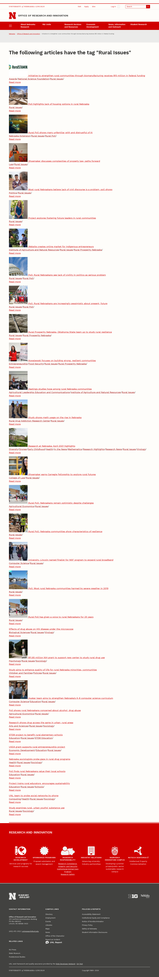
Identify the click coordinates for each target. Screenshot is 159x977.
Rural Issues (56, 78)
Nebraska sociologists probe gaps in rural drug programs (39, 759)
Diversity (13, 449)
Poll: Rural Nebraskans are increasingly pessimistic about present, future (67, 303)
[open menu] (13, 26)
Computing (15, 799)
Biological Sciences (19, 632)
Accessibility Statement (91, 914)
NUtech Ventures (137, 858)
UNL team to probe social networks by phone (33, 795)
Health (49, 449)
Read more (15, 82)
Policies (37, 673)
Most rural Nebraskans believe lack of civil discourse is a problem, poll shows (70, 189)
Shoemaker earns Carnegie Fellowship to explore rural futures (62, 474)
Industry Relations (91, 858)
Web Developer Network (65, 964)
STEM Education (43, 738)
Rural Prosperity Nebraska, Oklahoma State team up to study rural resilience (70, 332)
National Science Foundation (33, 78)
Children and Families (20, 673)
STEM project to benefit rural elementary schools (36, 734)
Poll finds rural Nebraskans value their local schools (37, 771)
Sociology (41, 661)
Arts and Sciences (18, 726)
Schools (39, 786)
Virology (141, 449)
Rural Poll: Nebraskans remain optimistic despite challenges (61, 503)
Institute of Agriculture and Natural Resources (34, 249)
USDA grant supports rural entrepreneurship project (37, 747)
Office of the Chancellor (54, 936)
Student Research (138, 24)
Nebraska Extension (19, 136)
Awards (13, 78)
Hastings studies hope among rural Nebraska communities (60, 389)
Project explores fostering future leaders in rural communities (62, 218)
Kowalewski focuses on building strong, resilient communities (62, 360)
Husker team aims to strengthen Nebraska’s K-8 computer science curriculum (70, 698)
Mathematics (75, 449)
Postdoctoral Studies (17, 957)
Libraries (48, 925)
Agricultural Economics (21, 506)
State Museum (14, 953)
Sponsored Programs (44, 858)
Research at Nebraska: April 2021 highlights (51, 446)
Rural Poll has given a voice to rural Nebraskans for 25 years (60, 617)
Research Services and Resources (72, 25)
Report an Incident (52, 939)
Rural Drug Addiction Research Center (29, 420)
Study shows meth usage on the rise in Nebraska (54, 417)
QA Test (80, 964)
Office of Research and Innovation (43, 15)
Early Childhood (36, 449)
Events (48, 921)
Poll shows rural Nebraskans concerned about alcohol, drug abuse (45, 710)
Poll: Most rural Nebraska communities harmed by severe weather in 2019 (68, 588)
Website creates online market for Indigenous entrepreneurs (61, 246)
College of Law (17, 477)
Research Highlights (93, 449)
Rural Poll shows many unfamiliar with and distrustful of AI (60, 132)
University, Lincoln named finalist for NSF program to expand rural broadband (70, 560)
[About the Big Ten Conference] (133, 896)
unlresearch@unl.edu (30, 931)
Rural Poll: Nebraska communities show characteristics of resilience (65, 531)
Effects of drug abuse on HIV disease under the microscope (41, 629)
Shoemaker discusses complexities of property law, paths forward (64, 161)
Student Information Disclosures (94, 932)
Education (35, 701)
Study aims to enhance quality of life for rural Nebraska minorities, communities (53, 669)
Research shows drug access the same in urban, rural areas (41, 722)
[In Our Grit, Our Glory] (24, 896)
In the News (60, 449)
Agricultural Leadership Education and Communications (39, 392)
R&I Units (46, 24)
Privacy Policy (87, 925)
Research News (113, 449)
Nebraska (12, 34)
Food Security (36, 363)
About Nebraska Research (28, 25)
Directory (49, 914)
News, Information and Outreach (116, 25)
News (47, 932)
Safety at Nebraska (89, 929)
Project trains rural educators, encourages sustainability (39, 783)
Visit (79, 6)
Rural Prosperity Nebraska (88, 249)
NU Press (12, 950)
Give (93, 6)
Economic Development (92, 25)
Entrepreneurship (18, 363)
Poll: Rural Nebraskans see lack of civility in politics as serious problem (67, 275)
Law (11, 164)
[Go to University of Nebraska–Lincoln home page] (12, 15)
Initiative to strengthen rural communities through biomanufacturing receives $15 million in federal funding (86, 75)
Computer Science (19, 563)
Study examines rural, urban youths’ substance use (36, 807)
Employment (50, 918)
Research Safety (68, 874)
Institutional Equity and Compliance (96, 918)
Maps (47, 929)
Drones (23, 449)
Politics (13, 192)
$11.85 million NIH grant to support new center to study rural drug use (66, 657)
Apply (86, 6)
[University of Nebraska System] (145, 896)
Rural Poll (50, 136)
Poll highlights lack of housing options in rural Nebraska (58, 104)
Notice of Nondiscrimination (93, 921)
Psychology (15, 661)
